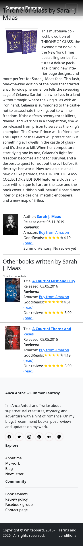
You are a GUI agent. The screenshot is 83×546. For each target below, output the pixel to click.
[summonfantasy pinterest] (40, 437)
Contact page (16, 509)
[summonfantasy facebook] (10, 437)
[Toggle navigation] (71, 8)
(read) (28, 243)
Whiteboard (34, 530)
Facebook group (19, 504)
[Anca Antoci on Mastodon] (60, 437)
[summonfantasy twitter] (20, 437)
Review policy (16, 499)
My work (12, 463)
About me (13, 458)
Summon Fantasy (24, 8)
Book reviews (16, 494)
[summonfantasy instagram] (30, 437)
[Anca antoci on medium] (50, 437)
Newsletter (14, 473)
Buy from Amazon (54, 232)
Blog (9, 468)
